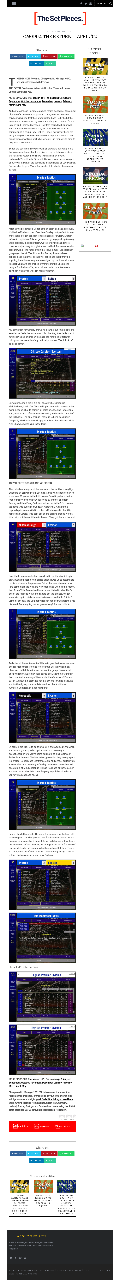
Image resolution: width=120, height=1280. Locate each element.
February (67, 101)
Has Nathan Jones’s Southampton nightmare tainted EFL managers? (95, 226)
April (18, 105)
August (66, 97)
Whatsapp (66, 56)
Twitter (34, 56)
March (12, 105)
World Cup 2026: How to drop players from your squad (43, 1200)
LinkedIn (36, 63)
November (35, 101)
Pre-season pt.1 (36, 97)
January (58, 101)
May (24, 105)
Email (50, 63)
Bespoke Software (69, 1270)
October (25, 101)
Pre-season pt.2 (54, 97)
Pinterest (49, 56)
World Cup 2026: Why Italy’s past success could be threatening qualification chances (95, 155)
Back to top (103, 1270)
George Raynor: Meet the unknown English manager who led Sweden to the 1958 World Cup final (20, 1205)
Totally (48, 1270)
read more (13, 1249)
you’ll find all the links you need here (54, 1099)
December (47, 101)
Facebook (19, 56)
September (14, 101)
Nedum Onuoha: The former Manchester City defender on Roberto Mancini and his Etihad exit (95, 192)
